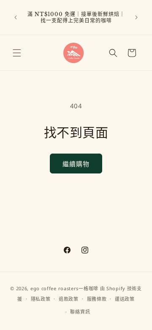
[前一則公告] (15, 17)
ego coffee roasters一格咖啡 (64, 288)
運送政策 (125, 299)
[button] (17, 53)
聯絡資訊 (80, 311)
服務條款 (97, 299)
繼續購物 (76, 164)
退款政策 (69, 299)
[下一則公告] (136, 17)
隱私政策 (41, 299)
